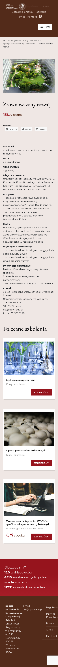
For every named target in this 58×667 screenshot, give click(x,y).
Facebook (40, 17)
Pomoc (21, 16)
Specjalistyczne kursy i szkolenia (19, 44)
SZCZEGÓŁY (41, 392)
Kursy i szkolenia (31, 40)
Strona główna (13, 40)
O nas (45, 6)
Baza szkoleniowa (22, 11)
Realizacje (40, 11)
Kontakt (32, 16)
